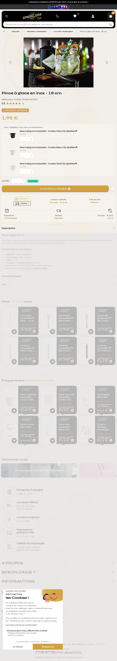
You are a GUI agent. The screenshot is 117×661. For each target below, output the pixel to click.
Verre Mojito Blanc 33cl (103, 395)
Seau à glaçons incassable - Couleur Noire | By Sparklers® (48, 131)
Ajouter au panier (53, 188)
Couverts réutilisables (63, 31)
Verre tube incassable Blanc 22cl (64, 427)
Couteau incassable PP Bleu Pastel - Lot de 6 (66, 348)
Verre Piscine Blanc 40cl (27, 425)
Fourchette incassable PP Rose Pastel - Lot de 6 (66, 318)
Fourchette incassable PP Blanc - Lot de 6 (27, 318)
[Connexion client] (92, 16)
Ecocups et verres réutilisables (39, 470)
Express (24, 203)
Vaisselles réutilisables (37, 31)
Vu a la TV (100, 644)
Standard (23, 199)
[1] (53, 83)
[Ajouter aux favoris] (14, 331)
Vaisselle (16, 31)
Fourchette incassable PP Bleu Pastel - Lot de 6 (104, 318)
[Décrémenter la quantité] (14, 180)
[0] (48, 83)
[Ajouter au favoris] (112, 189)
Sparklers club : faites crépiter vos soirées (76, 644)
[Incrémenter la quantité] (23, 180)
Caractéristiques (11, 276)
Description (8, 228)
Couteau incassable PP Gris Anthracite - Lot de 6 (104, 348)
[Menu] (6, 16)
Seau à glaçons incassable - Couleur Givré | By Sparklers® (48, 163)
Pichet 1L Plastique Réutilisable (103, 427)
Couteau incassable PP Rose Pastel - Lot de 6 (27, 348)
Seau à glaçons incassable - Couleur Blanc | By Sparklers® (48, 147)
